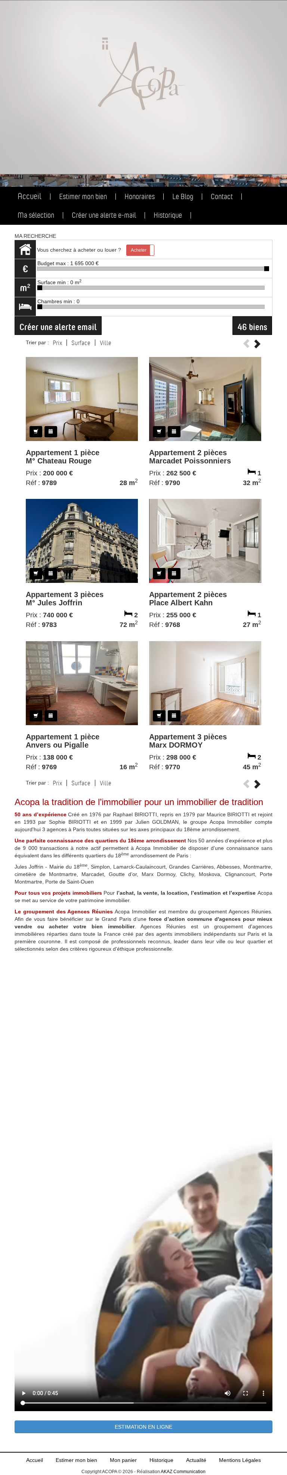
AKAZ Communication (183, 1471)
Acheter (138, 250)
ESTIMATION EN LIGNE (143, 1427)
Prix (57, 343)
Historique (168, 215)
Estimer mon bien (83, 196)
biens (252, 325)
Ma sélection (36, 215)
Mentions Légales (240, 1460)
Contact (222, 196)
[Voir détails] (82, 398)
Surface (80, 343)
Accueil (29, 196)
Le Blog (182, 196)
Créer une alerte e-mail (104, 215)
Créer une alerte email (58, 325)
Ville (105, 343)
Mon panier (123, 1460)
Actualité (196, 1460)
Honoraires (139, 196)
